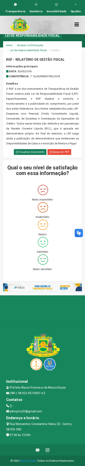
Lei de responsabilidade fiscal (28, 50)
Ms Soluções (28, 460)
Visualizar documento (31, 152)
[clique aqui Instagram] (47, 450)
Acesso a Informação (30, 45)
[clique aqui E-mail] (37, 450)
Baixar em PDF (60, 152)
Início (9, 45)
